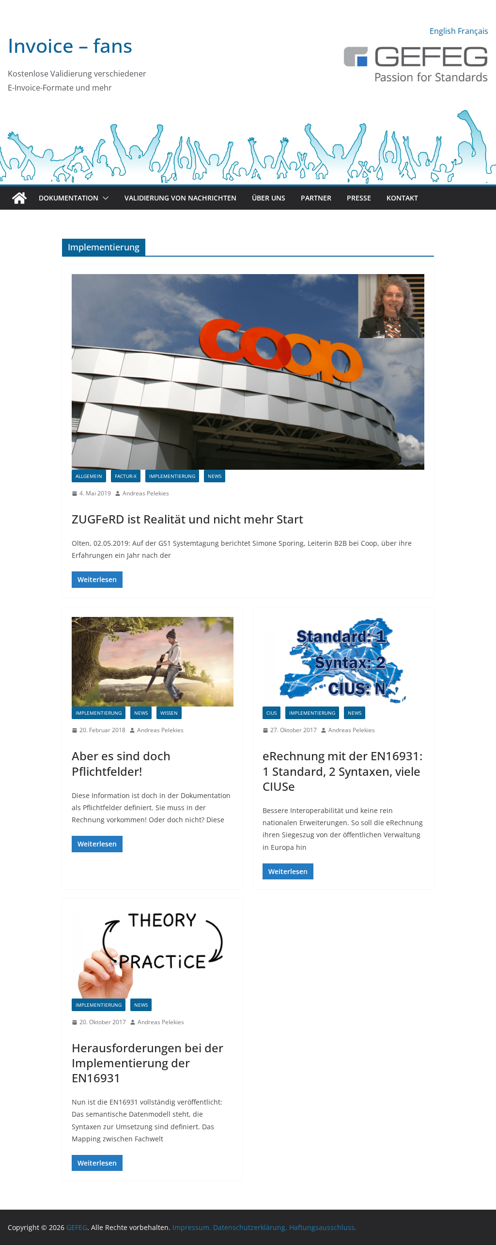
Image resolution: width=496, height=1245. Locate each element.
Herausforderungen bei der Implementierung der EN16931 (147, 1063)
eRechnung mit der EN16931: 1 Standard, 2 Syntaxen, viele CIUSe (342, 771)
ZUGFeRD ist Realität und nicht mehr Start (187, 519)
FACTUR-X (126, 476)
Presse (359, 197)
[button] (103, 198)
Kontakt (402, 197)
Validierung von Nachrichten (180, 197)
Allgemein (89, 476)
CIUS (271, 712)
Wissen (169, 712)
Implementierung (172, 476)
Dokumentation (68, 197)
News (214, 476)
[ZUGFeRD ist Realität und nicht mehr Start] (248, 372)
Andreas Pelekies (146, 493)
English (443, 31)
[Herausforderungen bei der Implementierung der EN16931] (152, 953)
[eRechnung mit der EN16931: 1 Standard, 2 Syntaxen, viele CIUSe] (343, 662)
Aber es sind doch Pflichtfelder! (121, 763)
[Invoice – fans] (248, 113)
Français (473, 31)
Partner (316, 197)
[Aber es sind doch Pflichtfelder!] (152, 662)
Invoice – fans (70, 45)
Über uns (268, 197)
